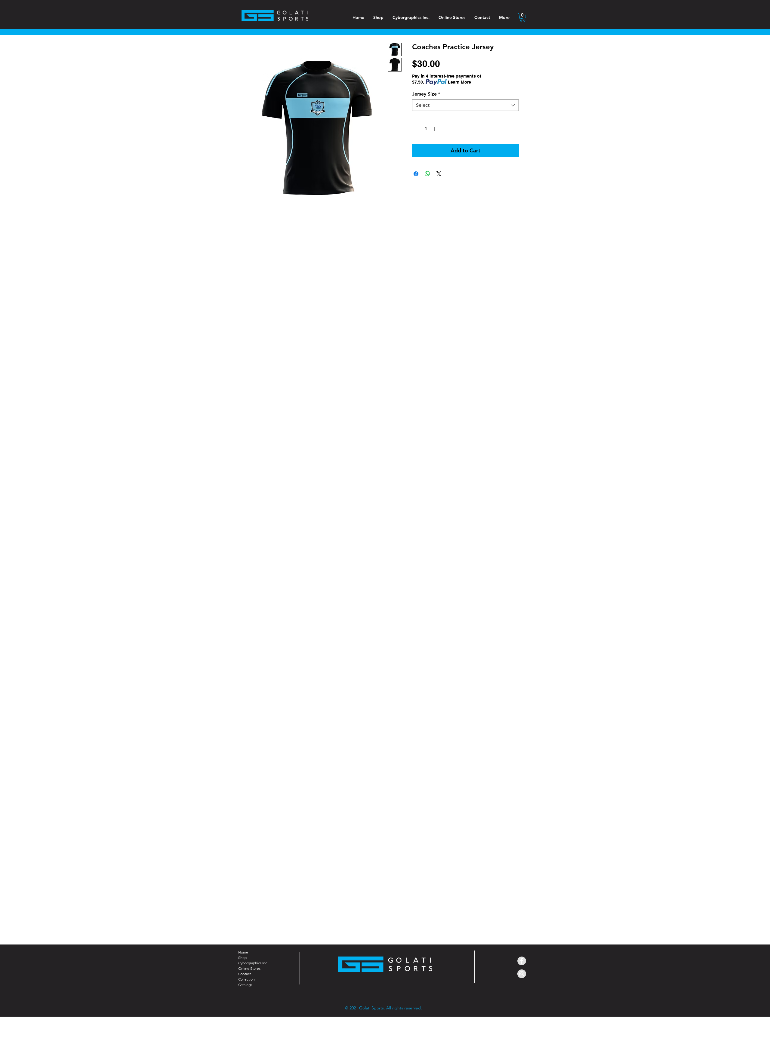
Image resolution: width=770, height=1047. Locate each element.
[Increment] (435, 129)
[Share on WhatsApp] (427, 173)
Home (243, 952)
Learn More (459, 82)
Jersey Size (426, 94)
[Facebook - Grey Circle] (521, 961)
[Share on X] (438, 173)
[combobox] (465, 105)
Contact (244, 974)
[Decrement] (416, 129)
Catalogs (245, 984)
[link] (523, 17)
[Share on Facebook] (416, 173)
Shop (242, 957)
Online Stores (249, 968)
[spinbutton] (425, 129)
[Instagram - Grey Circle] (521, 973)
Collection (246, 979)
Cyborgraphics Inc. (253, 963)
